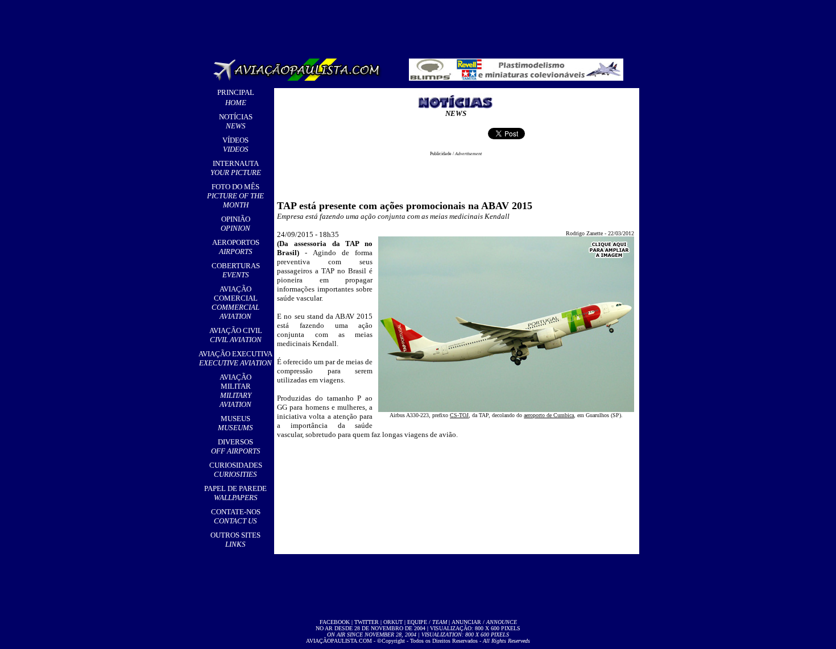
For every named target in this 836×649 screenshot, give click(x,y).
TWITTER (366, 622)
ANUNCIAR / (484, 622)
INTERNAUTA (235, 168)
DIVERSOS (235, 446)
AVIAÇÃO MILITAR (235, 391)
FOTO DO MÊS (235, 195)
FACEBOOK (335, 622)
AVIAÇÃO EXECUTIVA (235, 358)
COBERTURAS (236, 270)
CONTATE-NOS (235, 516)
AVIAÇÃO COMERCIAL (235, 303)
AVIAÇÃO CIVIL (235, 335)
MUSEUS (235, 423)
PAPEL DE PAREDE (235, 493)
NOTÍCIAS (236, 121)
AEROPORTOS (235, 247)
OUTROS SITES (235, 539)
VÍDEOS (235, 144)
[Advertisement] (420, 25)
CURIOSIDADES (235, 470)
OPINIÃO (235, 223)
